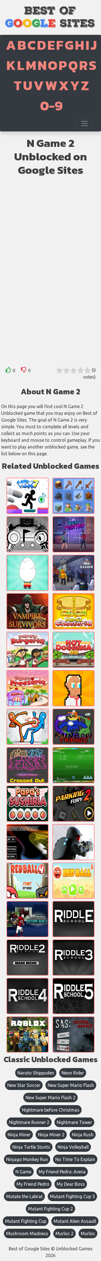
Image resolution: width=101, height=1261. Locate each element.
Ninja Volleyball (73, 1147)
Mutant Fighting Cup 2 (50, 1208)
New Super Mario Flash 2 (50, 1097)
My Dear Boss (71, 1184)
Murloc (88, 1233)
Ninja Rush (82, 1134)
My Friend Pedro (33, 1184)
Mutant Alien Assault (75, 1221)
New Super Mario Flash (71, 1085)
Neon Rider (72, 1072)
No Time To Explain (75, 1159)
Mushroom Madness (27, 1233)
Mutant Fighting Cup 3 (72, 1196)
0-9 (51, 105)
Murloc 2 (65, 1233)
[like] (8, 371)
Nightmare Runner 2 (29, 1122)
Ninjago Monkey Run (27, 1159)
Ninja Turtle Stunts (31, 1147)
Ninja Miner (19, 1134)
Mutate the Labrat (24, 1196)
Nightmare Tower (74, 1122)
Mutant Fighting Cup (25, 1221)
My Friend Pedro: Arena (62, 1171)
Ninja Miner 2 (51, 1134)
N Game (23, 1171)
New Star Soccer (23, 1085)
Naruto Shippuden (35, 1072)
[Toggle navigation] (84, 123)
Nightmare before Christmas (50, 1109)
